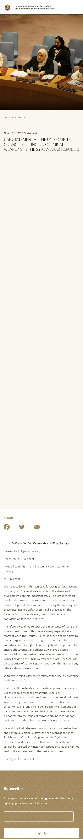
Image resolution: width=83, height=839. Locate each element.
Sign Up (41, 833)
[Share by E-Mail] (37, 528)
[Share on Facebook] (7, 528)
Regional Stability (14, 117)
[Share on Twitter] (22, 528)
